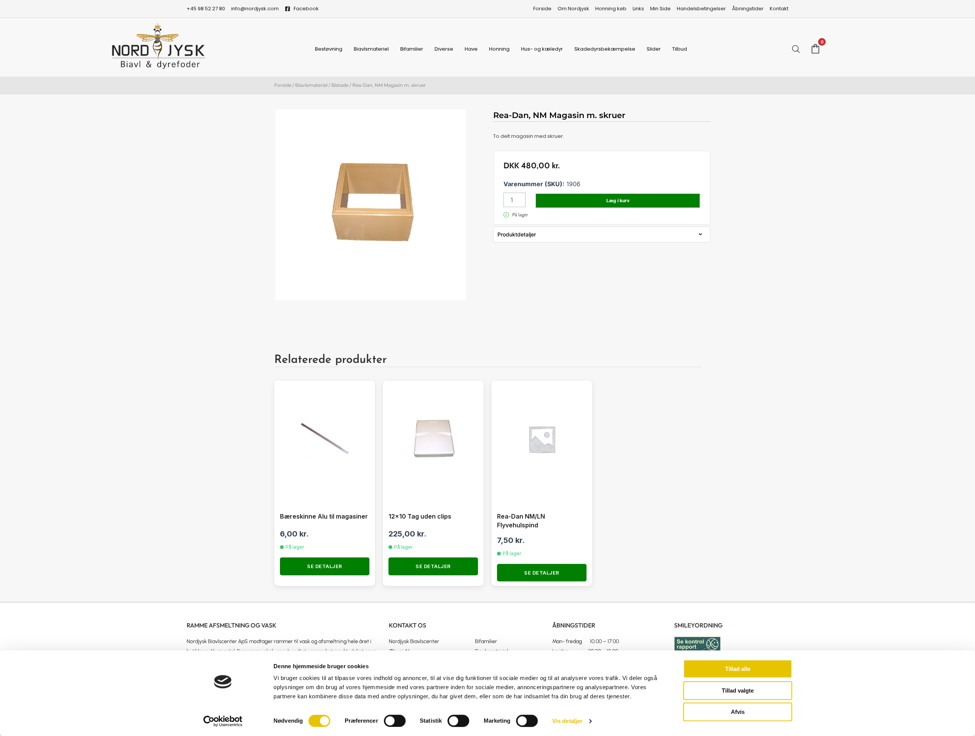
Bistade (339, 85)
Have (471, 49)
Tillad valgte (738, 690)
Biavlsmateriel (371, 49)
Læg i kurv (618, 200)
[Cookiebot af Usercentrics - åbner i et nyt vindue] (223, 721)
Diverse (444, 49)
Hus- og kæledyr (542, 49)
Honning (499, 49)
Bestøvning (328, 49)
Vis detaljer (567, 721)
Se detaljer (324, 566)
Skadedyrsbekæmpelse (604, 49)
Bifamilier (411, 49)
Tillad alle (737, 669)
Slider (654, 49)
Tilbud (679, 49)
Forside (282, 85)
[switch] (395, 721)
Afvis (738, 712)
